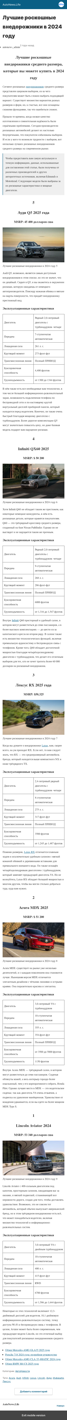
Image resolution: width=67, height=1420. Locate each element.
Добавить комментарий (33, 1391)
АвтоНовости (22, 1371)
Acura (12, 1378)
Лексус (7, 1381)
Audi (18, 1378)
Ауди (49, 1378)
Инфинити (58, 1378)
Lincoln (41, 1378)
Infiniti (15, 620)
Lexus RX (29, 852)
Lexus (45, 745)
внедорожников (35, 86)
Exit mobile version (33, 1415)
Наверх (60, 1406)
